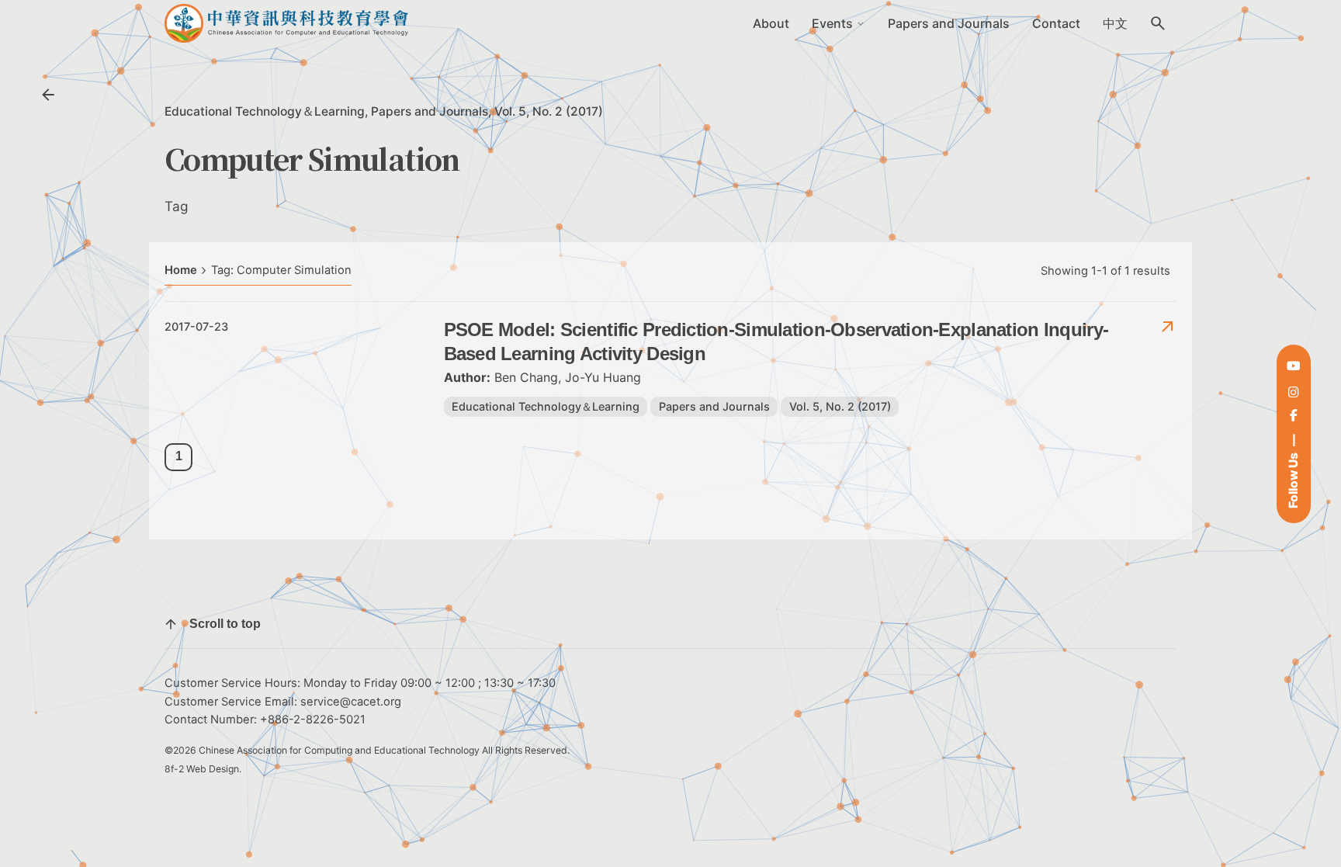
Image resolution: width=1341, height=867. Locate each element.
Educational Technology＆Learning (265, 111)
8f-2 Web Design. (203, 769)
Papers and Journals (429, 111)
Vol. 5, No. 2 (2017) (548, 111)
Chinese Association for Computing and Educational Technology (339, 750)
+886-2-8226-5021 (313, 720)
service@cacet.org (350, 702)
